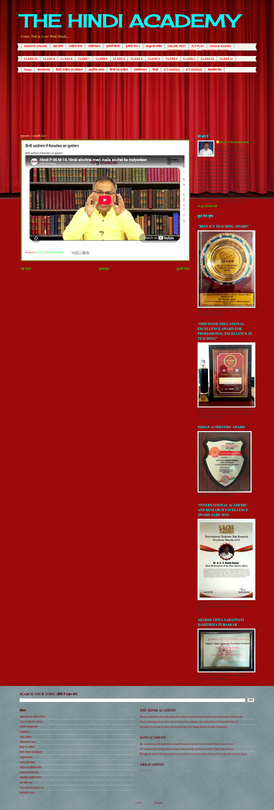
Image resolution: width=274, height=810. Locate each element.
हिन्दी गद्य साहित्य (119, 69)
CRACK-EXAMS (220, 46)
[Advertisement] (137, 100)
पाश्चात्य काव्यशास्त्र (29, 772)
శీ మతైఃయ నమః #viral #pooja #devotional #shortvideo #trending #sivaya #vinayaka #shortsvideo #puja (193, 754)
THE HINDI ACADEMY (130, 20)
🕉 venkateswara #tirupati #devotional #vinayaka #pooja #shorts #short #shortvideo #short (186, 744)
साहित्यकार (94, 46)
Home (28, 69)
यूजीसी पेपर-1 (132, 46)
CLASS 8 (66, 58)
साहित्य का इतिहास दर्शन (31, 767)
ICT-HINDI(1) (172, 69)
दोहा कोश (58, 46)
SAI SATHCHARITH (31, 721)
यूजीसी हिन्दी (113, 46)
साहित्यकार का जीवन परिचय (32, 716)
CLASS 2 (171, 58)
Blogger (158, 802)
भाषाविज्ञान (140, 69)
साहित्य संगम (75, 46)
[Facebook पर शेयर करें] (84, 253)
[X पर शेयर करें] (80, 253)
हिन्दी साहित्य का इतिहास (69, 69)
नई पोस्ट (26, 268)
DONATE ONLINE (35, 46)
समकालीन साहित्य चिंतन (31, 777)
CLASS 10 (30, 58)
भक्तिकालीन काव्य (28, 742)
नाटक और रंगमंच (27, 762)
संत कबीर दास (26, 782)
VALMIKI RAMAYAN (32, 787)
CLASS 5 (119, 58)
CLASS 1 (189, 58)
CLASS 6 (101, 58)
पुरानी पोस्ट (183, 268)
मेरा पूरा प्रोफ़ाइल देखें (207, 206)
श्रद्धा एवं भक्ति (154, 46)
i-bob (138, 802)
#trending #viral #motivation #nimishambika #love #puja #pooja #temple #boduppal (183, 726)
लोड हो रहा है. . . (147, 770)
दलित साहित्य (26, 737)
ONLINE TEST (176, 46)
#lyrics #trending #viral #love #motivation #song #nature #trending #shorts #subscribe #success (189, 721)
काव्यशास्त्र (43, 69)
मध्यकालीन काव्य (27, 792)
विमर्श (155, 69)
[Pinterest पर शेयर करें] (87, 253)
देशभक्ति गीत (214, 69)
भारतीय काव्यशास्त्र (29, 726)
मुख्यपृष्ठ (104, 268)
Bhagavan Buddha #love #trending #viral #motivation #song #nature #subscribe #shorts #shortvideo (191, 716)
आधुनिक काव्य (96, 69)
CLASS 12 (207, 58)
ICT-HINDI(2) (194, 69)
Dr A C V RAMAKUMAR (234, 142)
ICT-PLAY (198, 46)
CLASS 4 (136, 58)
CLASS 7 (84, 58)
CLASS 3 (154, 58)
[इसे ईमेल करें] (73, 253)
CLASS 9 (49, 58)
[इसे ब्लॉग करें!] (77, 253)
